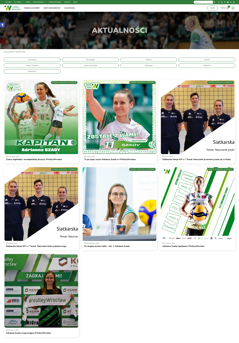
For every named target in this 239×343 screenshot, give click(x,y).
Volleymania (69, 8)
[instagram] (221, 2)
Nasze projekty (38, 2)
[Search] (214, 2)
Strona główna (9, 52)
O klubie (8, 2)
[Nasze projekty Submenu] (45, 2)
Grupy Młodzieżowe (52, 8)
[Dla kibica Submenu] (22, 2)
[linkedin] (230, 2)
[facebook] (218, 2)
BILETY (75, 2)
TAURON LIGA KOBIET (32, 8)
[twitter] (224, 2)
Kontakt (67, 2)
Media (28, 2)
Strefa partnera (55, 2)
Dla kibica (17, 2)
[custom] (233, 2)
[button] (2, 24)
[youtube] (227, 2)
